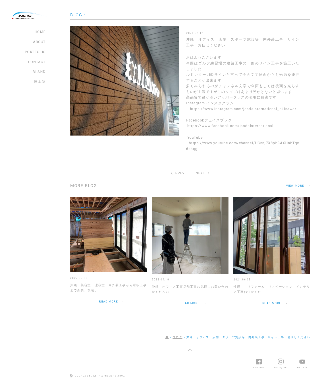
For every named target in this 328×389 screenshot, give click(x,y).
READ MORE (108, 301)
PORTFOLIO (35, 52)
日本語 (40, 82)
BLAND (39, 72)
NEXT (200, 173)
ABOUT (39, 42)
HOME (40, 32)
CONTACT (37, 62)
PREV (180, 173)
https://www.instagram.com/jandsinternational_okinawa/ (243, 109)
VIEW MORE (295, 185)
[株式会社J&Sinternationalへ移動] (167, 337)
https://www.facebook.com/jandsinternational (230, 126)
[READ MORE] (108, 200)
